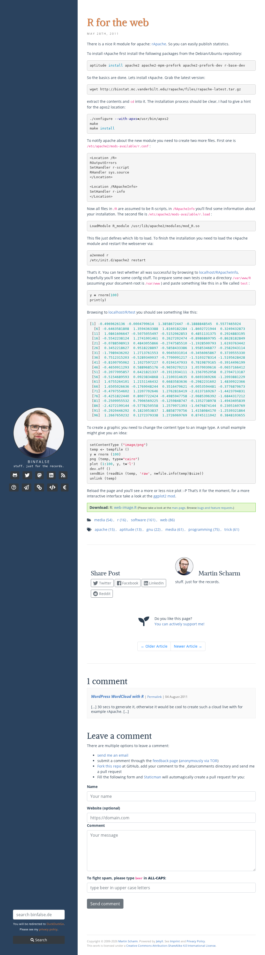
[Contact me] (26, 487)
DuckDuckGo (55, 924)
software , (144, 519)
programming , (204, 529)
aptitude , (131, 529)
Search (40, 939)
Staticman (152, 777)
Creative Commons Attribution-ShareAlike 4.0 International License (171, 945)
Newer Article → (188, 646)
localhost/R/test (121, 312)
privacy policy (48, 929)
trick (231, 529)
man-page (178, 508)
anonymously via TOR (198, 760)
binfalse (39, 461)
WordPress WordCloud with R (117, 696)
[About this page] (14, 487)
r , (122, 519)
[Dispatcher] (39, 487)
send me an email (112, 755)
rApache (159, 43)
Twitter (104, 583)
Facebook (129, 583)
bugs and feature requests (214, 508)
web (167, 519)
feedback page (165, 760)
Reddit (104, 593)
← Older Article (154, 646)
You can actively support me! (179, 623)
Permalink (154, 696)
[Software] (52, 487)
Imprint (175, 941)
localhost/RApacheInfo (218, 272)
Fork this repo (109, 766)
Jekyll (159, 941)
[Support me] (65, 487)
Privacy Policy (196, 941)
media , (104, 519)
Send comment (105, 904)
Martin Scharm (128, 941)
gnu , (154, 529)
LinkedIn (156, 583)
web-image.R (125, 507)
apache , (105, 529)
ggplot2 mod (164, 496)
